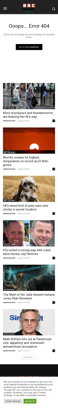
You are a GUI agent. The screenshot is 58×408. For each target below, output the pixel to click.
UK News (7, 245)
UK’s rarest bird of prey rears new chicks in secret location (25, 207)
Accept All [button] (30, 401)
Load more (28, 357)
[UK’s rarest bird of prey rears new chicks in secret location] (29, 189)
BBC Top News (9, 108)
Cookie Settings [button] (13, 401)
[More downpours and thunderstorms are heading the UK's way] (29, 96)
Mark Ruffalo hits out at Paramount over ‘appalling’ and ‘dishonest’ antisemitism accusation (27, 342)
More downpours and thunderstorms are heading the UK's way (28, 114)
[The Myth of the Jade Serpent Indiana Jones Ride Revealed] (29, 278)
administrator (9, 121)
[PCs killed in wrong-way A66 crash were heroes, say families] (29, 233)
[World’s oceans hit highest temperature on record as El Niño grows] (29, 140)
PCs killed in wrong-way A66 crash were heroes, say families (27, 252)
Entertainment (9, 289)
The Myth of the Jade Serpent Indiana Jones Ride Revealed (29, 296)
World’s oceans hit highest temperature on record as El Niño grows (25, 161)
